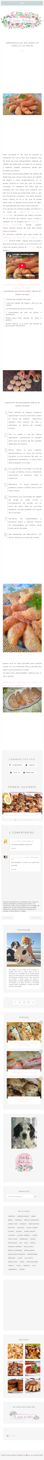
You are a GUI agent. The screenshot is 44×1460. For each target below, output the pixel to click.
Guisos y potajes (29, 1231)
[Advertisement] (22, 73)
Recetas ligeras (29, 1250)
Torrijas (11, 1265)
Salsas (20, 1258)
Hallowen (11, 1235)
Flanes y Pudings (32, 1227)
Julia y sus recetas (17, 857)
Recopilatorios (32, 1254)
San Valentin (28, 1258)
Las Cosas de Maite (36, 1455)
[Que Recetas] (24, 1436)
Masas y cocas (12, 1239)
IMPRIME (30, 772)
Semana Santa (12, 1262)
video (34, 1265)
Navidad (32, 1239)
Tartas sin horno (32, 1262)
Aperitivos (11, 1216)
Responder (13, 848)
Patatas (32, 1243)
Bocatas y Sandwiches (31, 1220)
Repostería (11, 1258)
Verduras (26, 1265)
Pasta (26, 1243)
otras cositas (12, 1243)
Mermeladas (24, 1239)
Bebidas (10, 1220)
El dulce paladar (11, 1455)
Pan (20, 1243)
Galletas (11, 1231)
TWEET (31, 765)
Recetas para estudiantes (16, 1254)
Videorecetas (12, 1269)
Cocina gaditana (34, 1224)
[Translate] (35, 1196)
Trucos (18, 1265)
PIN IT (16, 772)
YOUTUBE (31, 247)
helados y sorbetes (23, 1235)
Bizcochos (18, 1220)
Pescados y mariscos (14, 1246)
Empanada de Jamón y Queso (24, 1072)
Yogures (22, 1269)
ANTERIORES (36, 918)
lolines (13, 841)
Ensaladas (20, 1227)
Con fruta (11, 1227)
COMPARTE (16, 765)
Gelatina (19, 1231)
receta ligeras (28, 1246)
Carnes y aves (12, 1224)
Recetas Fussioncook (15, 1250)
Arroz (33, 1216)
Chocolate (23, 1224)
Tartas (22, 1262)
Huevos (34, 1235)
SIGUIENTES (7, 918)
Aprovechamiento (23, 1216)
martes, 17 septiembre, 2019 (25, 841)
